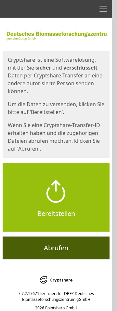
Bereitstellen (56, 213)
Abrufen (56, 247)
